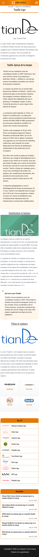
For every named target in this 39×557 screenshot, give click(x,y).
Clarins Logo (15, 468)
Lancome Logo (16, 438)
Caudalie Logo (16, 450)
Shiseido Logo (16, 480)
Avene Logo (15, 432)
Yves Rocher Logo (17, 456)
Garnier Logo (15, 444)
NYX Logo (14, 474)
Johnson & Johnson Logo (19, 426)
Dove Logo (15, 462)
